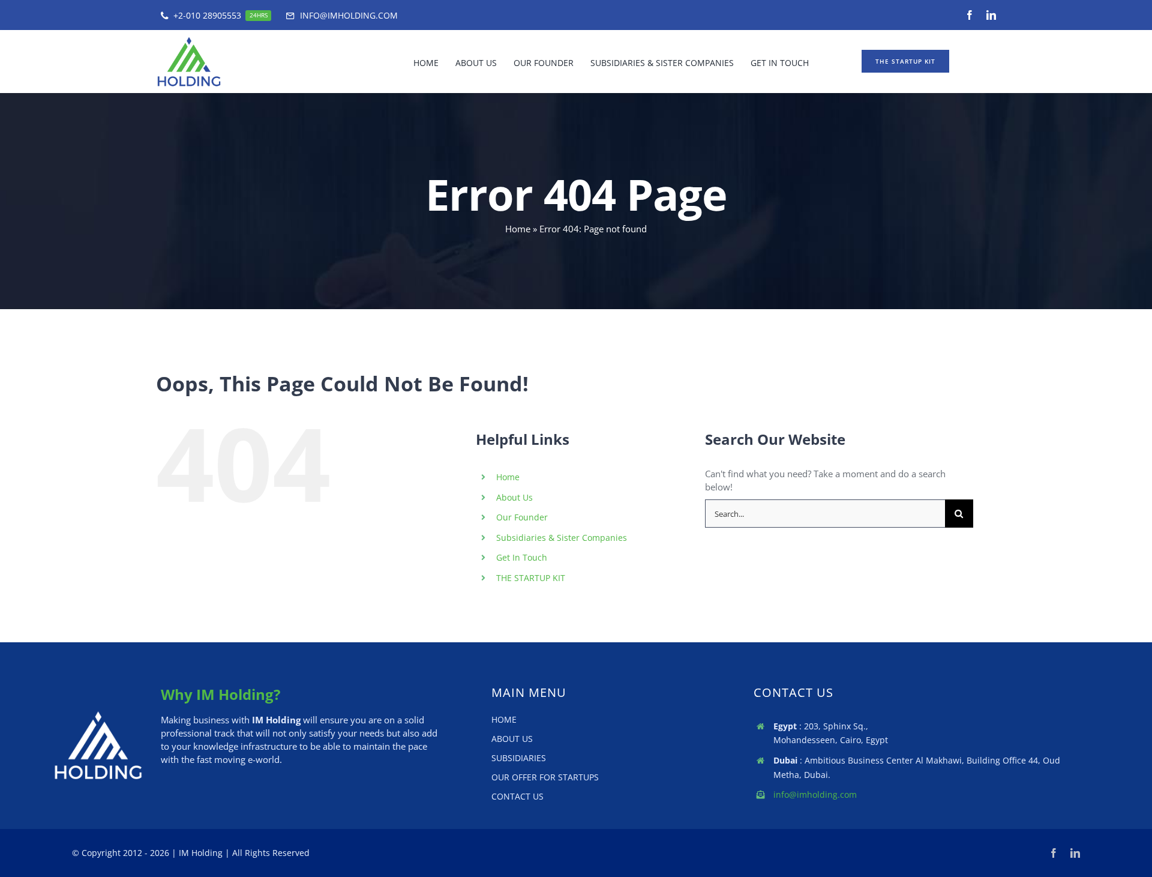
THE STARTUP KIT (530, 577)
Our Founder (522, 517)
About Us (514, 497)
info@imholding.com (815, 794)
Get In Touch (521, 557)
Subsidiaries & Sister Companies (561, 537)
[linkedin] (991, 15)
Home (517, 229)
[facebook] (969, 15)
